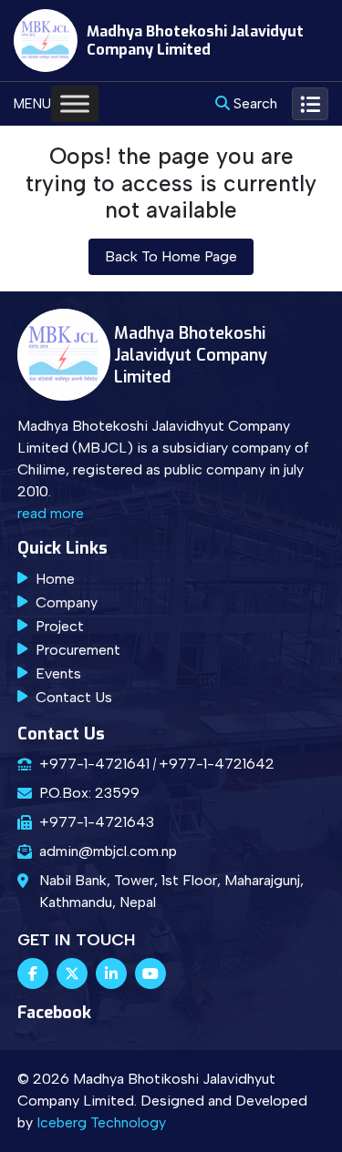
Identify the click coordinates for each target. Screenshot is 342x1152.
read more (50, 513)
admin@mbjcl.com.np (108, 851)
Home (55, 578)
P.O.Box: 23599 (89, 792)
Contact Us (74, 697)
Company (67, 602)
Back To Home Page (171, 256)
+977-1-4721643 (96, 822)
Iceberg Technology (101, 1122)
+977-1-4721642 (217, 763)
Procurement (78, 649)
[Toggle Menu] (74, 104)
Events (58, 673)
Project (60, 626)
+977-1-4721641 (94, 763)
